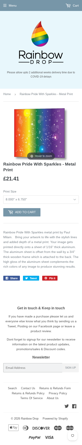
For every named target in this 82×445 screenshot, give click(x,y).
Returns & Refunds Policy (28, 393)
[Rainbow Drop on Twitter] (67, 407)
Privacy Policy (58, 393)
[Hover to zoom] (41, 134)
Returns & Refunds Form (55, 388)
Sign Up (70, 367)
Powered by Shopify (55, 418)
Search (12, 388)
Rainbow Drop (29, 418)
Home (7, 94)
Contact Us (28, 388)
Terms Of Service (31, 398)
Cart (75, 5)
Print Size (9, 191)
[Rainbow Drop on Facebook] (74, 407)
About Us (53, 398)
